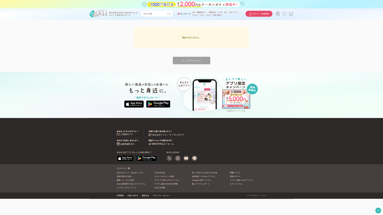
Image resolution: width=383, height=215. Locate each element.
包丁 (226, 12)
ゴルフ (208, 15)
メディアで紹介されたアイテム (166, 180)
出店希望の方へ (127, 143)
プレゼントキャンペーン (126, 187)
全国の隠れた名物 (124, 176)
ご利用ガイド (126, 134)
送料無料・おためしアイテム (203, 176)
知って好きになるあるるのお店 (204, 172)
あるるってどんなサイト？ (128, 131)
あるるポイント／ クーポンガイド (168, 134)
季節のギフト (235, 176)
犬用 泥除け (217, 15)
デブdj (219, 12)
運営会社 (145, 195)
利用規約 (120, 195)
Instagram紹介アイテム (201, 180)
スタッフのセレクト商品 (164, 176)
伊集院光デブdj (201, 12)
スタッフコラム (236, 183)
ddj (193, 12)
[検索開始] (169, 14)
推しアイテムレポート (201, 183)
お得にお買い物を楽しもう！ (160, 131)
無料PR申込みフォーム (163, 143)
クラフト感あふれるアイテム (241, 180)
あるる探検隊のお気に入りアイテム (131, 183)
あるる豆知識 (159, 187)
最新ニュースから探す (125, 180)
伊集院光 (212, 12)
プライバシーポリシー (162, 195)
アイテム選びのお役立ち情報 (166, 183)
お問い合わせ (132, 195)
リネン (201, 15)
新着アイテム (235, 172)
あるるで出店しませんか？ (128, 140)
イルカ (194, 15)
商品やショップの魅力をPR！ (161, 140)
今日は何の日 (159, 172)
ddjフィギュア (234, 12)
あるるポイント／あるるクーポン (130, 172)
